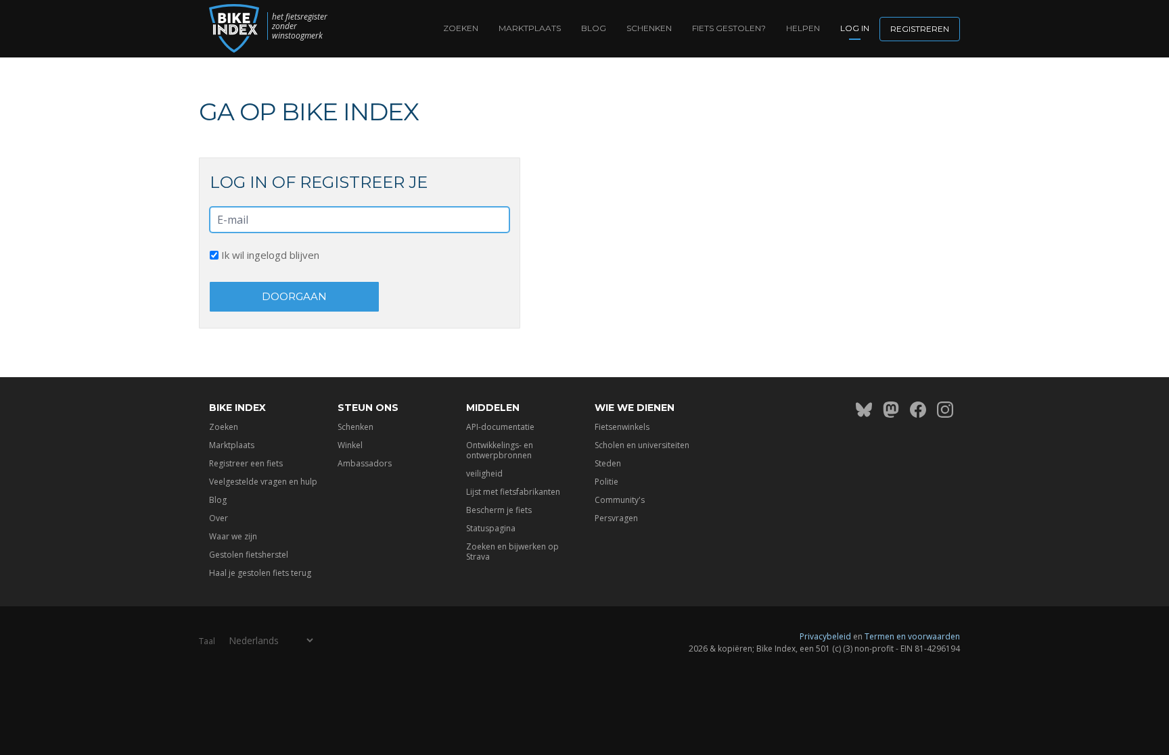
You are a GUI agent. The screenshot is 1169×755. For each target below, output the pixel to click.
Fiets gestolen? (729, 28)
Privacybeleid (825, 636)
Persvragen (616, 518)
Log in (854, 28)
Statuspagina (490, 528)
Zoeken (460, 28)
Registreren (919, 29)
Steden (608, 463)
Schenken (649, 28)
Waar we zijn (233, 536)
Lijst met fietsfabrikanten (513, 491)
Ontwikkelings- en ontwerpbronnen (499, 450)
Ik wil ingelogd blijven (269, 255)
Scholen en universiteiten (642, 445)
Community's (620, 500)
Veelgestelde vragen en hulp (263, 481)
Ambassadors (365, 463)
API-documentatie (500, 427)
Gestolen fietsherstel (248, 554)
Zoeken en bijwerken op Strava (512, 551)
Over (218, 518)
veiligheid (484, 473)
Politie (606, 481)
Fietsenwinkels (622, 427)
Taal (207, 641)
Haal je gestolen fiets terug (260, 573)
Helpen (803, 28)
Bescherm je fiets (499, 510)
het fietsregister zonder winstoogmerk (299, 26)
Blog (593, 28)
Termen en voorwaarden (912, 636)
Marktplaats (530, 28)
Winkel (350, 445)
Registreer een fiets (246, 463)
